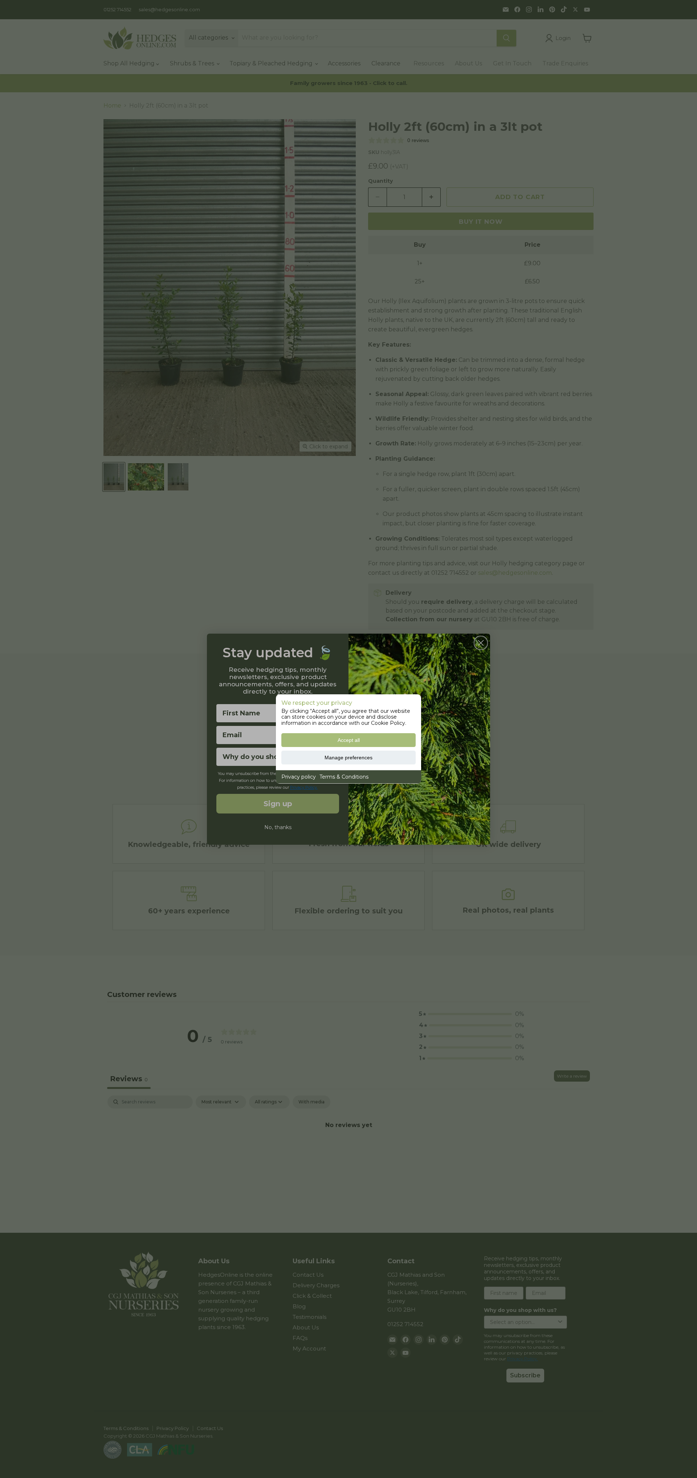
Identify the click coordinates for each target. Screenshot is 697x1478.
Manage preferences (348, 757)
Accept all (349, 740)
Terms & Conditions (343, 777)
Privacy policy (298, 777)
